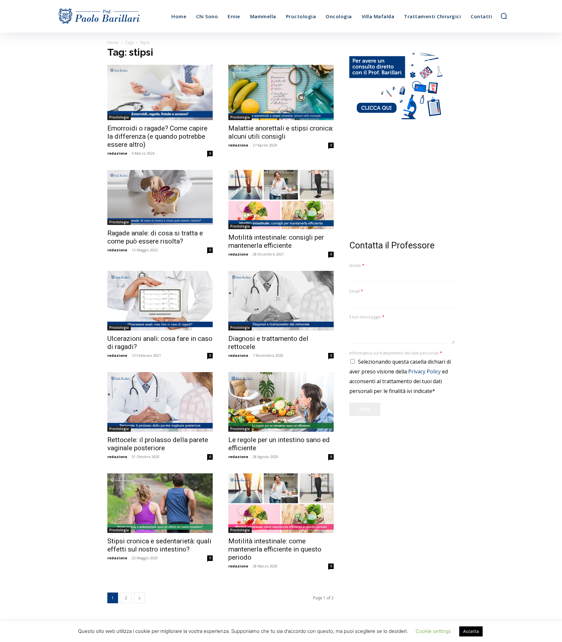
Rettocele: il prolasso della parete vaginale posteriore (157, 444)
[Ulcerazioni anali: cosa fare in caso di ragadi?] (160, 300)
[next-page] (139, 598)
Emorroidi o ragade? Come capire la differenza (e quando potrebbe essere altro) (157, 136)
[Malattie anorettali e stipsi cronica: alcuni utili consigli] (281, 92)
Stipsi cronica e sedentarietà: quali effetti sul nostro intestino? (159, 545)
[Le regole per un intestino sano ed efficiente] (281, 402)
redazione (117, 153)
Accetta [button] (471, 631)
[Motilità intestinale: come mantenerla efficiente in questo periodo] (281, 503)
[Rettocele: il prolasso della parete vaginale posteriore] (160, 402)
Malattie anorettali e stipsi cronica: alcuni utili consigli (280, 132)
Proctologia (119, 117)
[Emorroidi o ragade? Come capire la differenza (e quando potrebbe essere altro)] (160, 92)
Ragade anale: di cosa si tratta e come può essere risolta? (155, 237)
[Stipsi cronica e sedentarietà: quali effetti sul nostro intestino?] (160, 503)
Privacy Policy (424, 371)
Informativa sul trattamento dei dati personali (395, 353)
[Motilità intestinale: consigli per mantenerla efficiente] (281, 200)
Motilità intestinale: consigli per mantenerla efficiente (276, 241)
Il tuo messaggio (366, 317)
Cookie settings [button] (433, 631)
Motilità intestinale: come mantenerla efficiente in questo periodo (274, 549)
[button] (503, 16)
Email (356, 291)
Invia (364, 409)
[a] (111, 16)
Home (113, 42)
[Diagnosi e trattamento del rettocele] (281, 300)
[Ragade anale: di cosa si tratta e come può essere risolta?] (160, 197)
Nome (356, 265)
